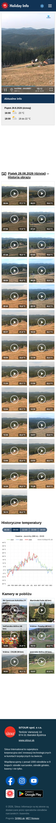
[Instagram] (22, 781)
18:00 (42, 530)
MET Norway (32, 818)
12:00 (24, 530)
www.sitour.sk (26, 740)
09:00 (15, 530)
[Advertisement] (28, 147)
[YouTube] (33, 781)
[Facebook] (10, 781)
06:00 (6, 530)
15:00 (33, 530)
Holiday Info (12, 3)
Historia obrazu (19, 177)
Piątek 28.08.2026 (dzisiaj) (27, 173)
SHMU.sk (20, 818)
